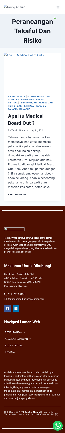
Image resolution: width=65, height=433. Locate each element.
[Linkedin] (16, 308)
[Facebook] (7, 308)
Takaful (41, 106)
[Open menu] (58, 7)
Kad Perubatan (25, 99)
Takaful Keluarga (19, 109)
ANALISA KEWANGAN (16, 339)
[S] (56, 414)
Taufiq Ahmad (18, 130)
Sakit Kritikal (25, 106)
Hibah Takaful (17, 96)
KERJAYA (10, 352)
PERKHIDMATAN (13, 332)
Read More (17, 194)
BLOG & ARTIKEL (14, 345)
